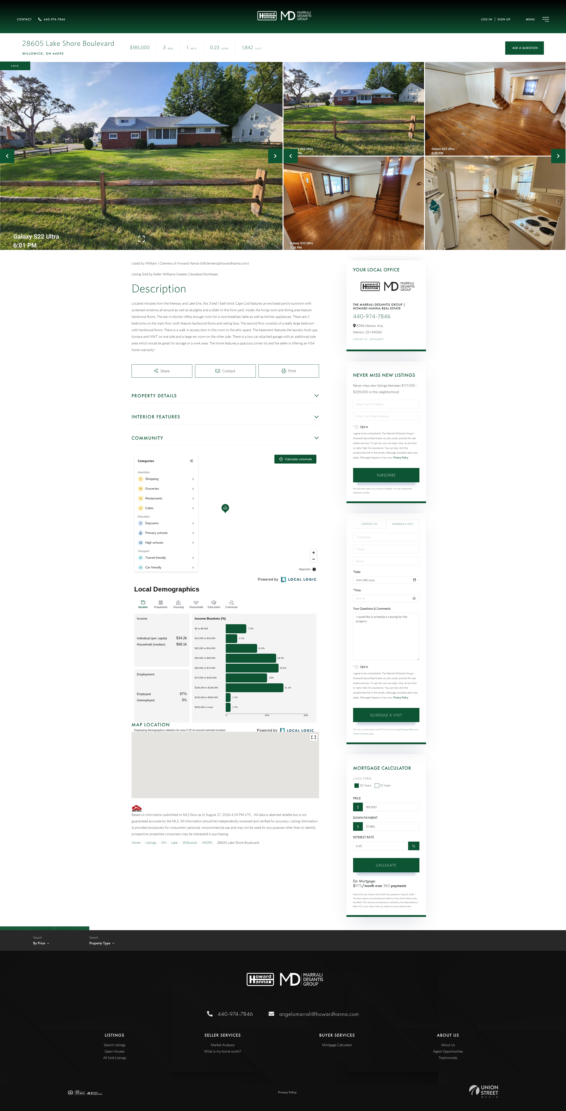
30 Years (365, 785)
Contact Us (360, 339)
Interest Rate (363, 837)
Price (357, 798)
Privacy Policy (400, 457)
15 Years (385, 785)
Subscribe (386, 475)
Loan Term (362, 779)
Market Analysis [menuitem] (223, 1045)
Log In (486, 19)
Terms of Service (360, 733)
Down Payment (365, 818)
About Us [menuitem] (448, 1045)
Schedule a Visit (402, 524)
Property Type (99, 943)
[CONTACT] (524, 48)
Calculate (386, 865)
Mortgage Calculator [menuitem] (337, 1045)
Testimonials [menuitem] (448, 1058)
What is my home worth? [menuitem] (222, 1051)
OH (163, 842)
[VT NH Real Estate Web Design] (483, 1091)
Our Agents (376, 339)
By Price (39, 943)
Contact (24, 19)
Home (136, 842)
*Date (357, 572)
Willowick (190, 842)
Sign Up (503, 19)
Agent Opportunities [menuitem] (448, 1051)
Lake (174, 842)
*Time (357, 590)
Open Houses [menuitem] (114, 1051)
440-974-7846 (54, 19)
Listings (150, 842)
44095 (207, 842)
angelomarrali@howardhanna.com (319, 1014)
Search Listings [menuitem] (114, 1045)
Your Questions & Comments (372, 609)
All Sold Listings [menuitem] (114, 1058)
